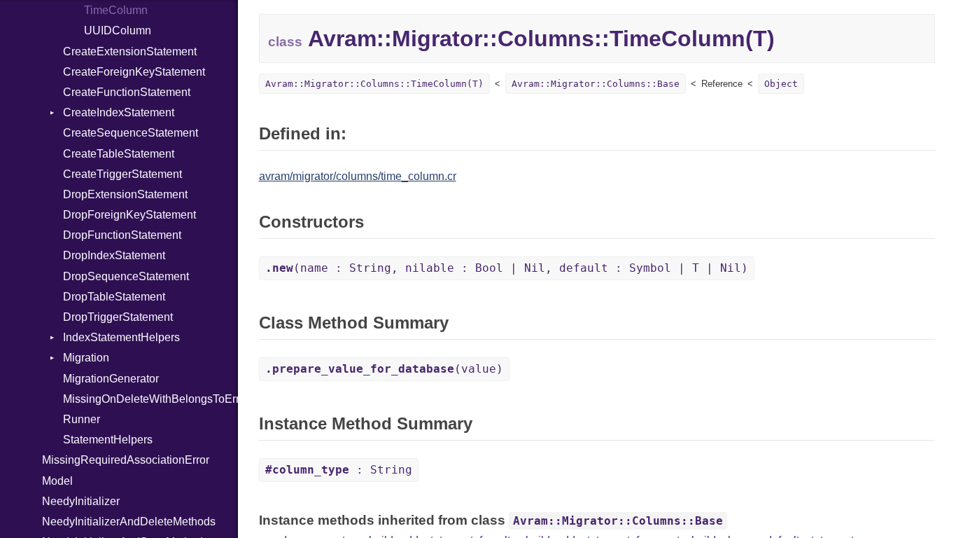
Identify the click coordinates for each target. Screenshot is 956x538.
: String (338, 469)
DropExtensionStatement (125, 194)
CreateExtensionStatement (130, 51)
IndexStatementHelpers (121, 337)
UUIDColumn (117, 30)
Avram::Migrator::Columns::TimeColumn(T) (374, 83)
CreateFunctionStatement (126, 92)
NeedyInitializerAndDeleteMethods (129, 521)
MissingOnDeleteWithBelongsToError (150, 399)
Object (781, 83)
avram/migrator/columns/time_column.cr (357, 176)
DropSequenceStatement (126, 276)
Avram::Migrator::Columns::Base (596, 83)
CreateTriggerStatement (122, 174)
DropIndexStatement (114, 255)
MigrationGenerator (111, 379)
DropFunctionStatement (122, 235)
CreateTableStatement (118, 154)
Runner (81, 419)
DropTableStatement (114, 297)
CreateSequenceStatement (130, 133)
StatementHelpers (108, 440)
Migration (86, 358)
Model (57, 481)
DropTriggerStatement (118, 317)
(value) (384, 368)
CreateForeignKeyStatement (134, 72)
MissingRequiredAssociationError (125, 460)
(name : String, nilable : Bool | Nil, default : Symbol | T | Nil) (506, 268)
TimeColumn (116, 10)
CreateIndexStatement (118, 112)
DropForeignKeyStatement (129, 215)
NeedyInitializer (81, 501)
